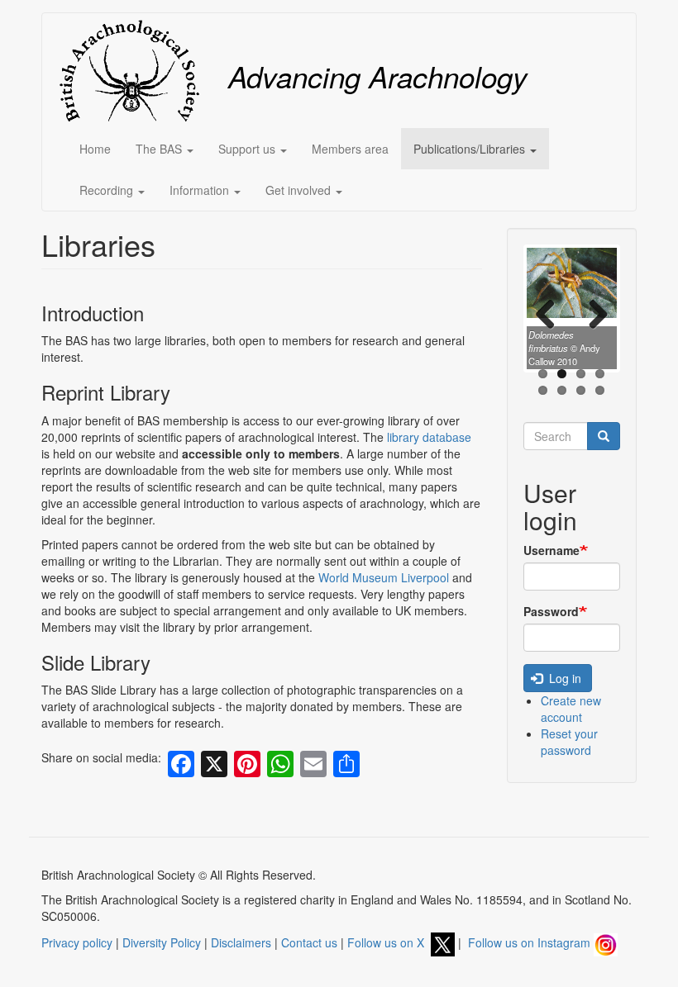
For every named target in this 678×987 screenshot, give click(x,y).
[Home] (135, 70)
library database (429, 437)
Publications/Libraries (470, 148)
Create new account (571, 708)
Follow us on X (389, 942)
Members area (350, 148)
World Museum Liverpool (385, 577)
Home (95, 148)
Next (592, 313)
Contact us (309, 942)
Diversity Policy (161, 942)
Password (551, 611)
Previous (551, 313)
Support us (248, 148)
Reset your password (569, 741)
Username (551, 550)
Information (201, 190)
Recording (107, 190)
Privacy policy (76, 942)
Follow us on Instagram (531, 942)
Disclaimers (241, 942)
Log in (563, 678)
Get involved (299, 190)
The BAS (160, 148)
